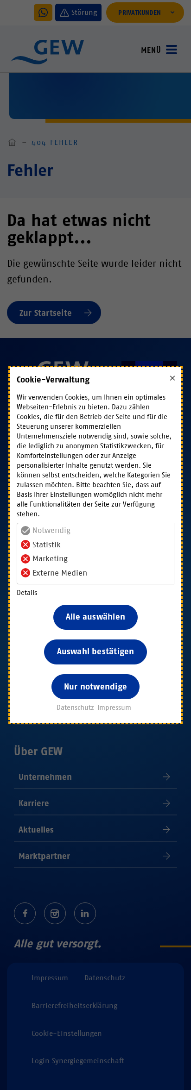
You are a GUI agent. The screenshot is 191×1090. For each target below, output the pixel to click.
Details (27, 593)
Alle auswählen (95, 617)
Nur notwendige (95, 687)
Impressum (114, 707)
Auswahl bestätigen (95, 651)
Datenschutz (75, 707)
